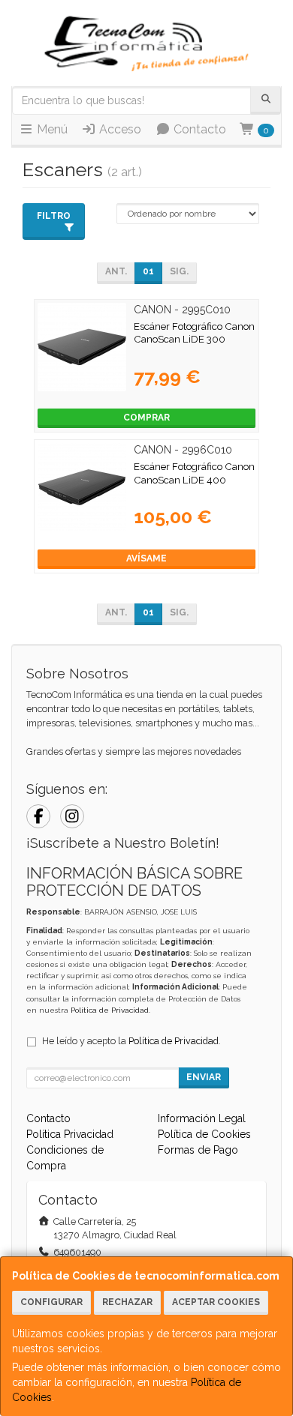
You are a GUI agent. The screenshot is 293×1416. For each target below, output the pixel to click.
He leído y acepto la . (131, 1040)
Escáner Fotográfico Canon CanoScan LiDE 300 (194, 332)
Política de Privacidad (110, 1010)
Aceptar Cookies (216, 1302)
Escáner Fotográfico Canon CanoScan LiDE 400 (194, 472)
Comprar (146, 417)
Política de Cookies (204, 1134)
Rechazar (127, 1302)
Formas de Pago (198, 1150)
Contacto (198, 129)
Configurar (51, 1302)
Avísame (146, 558)
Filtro (54, 216)
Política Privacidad (69, 1134)
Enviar (203, 1077)
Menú (51, 129)
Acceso (118, 129)
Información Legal (202, 1118)
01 (148, 271)
